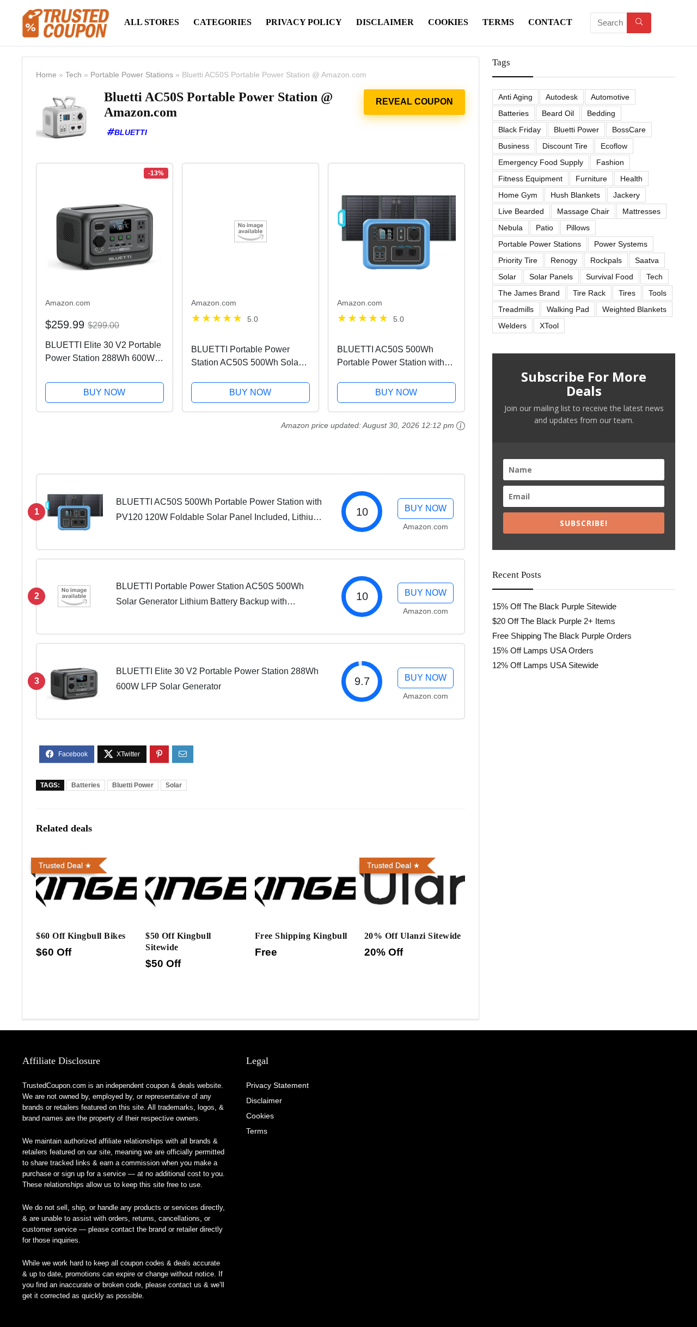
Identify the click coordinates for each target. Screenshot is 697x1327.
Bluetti (130, 132)
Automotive (610, 97)
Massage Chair (583, 211)
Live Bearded (521, 211)
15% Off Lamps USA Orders (543, 650)
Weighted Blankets (634, 309)
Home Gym (517, 195)
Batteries (85, 785)
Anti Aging (515, 97)
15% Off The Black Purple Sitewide (554, 606)
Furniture (591, 178)
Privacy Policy (304, 22)
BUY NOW (104, 392)
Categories (222, 22)
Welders (512, 325)
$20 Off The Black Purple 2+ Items (553, 621)
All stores (151, 22)
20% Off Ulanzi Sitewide (412, 935)
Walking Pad (568, 309)
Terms (498, 22)
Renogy (564, 260)
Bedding (601, 113)
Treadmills (516, 309)
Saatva (647, 260)
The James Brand (529, 293)
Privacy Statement (277, 1085)
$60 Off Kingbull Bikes (81, 935)
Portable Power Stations (131, 74)
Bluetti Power (133, 785)
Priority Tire (517, 260)
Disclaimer (385, 22)
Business (513, 146)
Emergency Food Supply (540, 162)
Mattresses (641, 211)
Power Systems (620, 244)
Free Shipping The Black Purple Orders (562, 635)
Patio (544, 227)
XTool (549, 325)
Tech (73, 74)
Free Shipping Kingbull (301, 935)
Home (46, 74)
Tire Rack (589, 293)
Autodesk (562, 97)
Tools (658, 293)
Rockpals (606, 260)
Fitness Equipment (530, 178)
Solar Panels (551, 276)
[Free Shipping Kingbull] (305, 860)
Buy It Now (414, 102)
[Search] (639, 23)
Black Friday (519, 129)
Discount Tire (565, 146)
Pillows (578, 227)
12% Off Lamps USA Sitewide (545, 665)
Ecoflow (614, 146)
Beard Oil (558, 113)
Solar (174, 785)
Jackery (626, 195)
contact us (184, 1285)
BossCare (629, 129)
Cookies (448, 22)
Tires (627, 293)
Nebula (510, 227)
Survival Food (609, 276)
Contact (550, 22)
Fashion (610, 162)
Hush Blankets (575, 195)
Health (631, 178)
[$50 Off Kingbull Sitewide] (195, 860)
